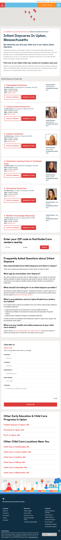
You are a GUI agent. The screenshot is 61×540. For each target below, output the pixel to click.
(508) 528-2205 (11, 141)
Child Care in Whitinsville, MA (16, 473)
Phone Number (8, 377)
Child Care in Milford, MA (14, 462)
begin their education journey (23, 295)
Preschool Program (50, 519)
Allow (49, 534)
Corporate (5, 520)
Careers (5, 517)
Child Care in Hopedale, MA (15, 467)
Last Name (7, 362)
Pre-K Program (49, 522)
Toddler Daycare (49, 517)
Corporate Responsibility (30, 522)
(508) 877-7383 (11, 92)
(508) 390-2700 (11, 171)
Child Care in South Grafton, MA (17, 452)
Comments (7, 385)
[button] (34, 10)
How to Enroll (27, 513)
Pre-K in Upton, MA (12, 435)
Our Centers (6, 515)
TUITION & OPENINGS (12, 97)
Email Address (8, 370)
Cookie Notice (17, 535)
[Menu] (58, 5)
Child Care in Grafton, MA (15, 457)
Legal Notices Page (33, 537)
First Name (7, 354)
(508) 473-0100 (11, 114)
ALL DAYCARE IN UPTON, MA (21, 31)
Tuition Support (28, 510)
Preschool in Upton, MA (14, 430)
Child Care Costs (28, 515)
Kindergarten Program (51, 524)
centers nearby (45, 5)
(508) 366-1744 (11, 223)
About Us (5, 510)
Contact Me (31, 404)
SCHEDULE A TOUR (29, 97)
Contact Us (6, 513)
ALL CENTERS (7, 31)
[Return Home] (2, 5)
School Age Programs (50, 526)
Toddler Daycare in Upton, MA (16, 425)
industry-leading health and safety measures (27, 330)
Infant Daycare (49, 515)
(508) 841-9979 (11, 196)
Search (44, 247)
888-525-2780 (8, 348)
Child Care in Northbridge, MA (16, 447)
